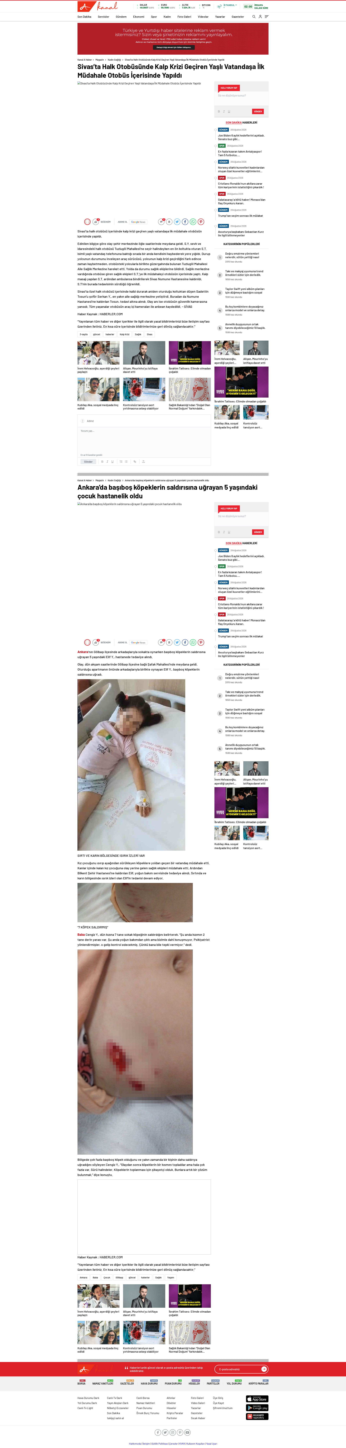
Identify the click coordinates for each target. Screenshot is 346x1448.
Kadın (167, 16)
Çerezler (173, 1443)
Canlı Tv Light (85, 1408)
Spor (154, 16)
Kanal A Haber (84, 59)
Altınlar (171, 1397)
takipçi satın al (115, 1418)
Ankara (83, 1277)
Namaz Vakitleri (102, 1382)
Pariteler (213, 1382)
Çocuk (107, 1277)
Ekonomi (138, 16)
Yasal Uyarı (211, 1443)
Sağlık (138, 334)
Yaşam (170, 1277)
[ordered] (121, 461)
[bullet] (126, 461)
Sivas (149, 334)
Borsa (81, 1382)
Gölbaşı (119, 1277)
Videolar (203, 16)
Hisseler (194, 1382)
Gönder (88, 461)
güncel (96, 334)
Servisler (103, 16)
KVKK (182, 1443)
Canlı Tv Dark (114, 1397)
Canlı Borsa (143, 1397)
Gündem (121, 16)
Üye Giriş (218, 1397)
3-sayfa (84, 334)
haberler (110, 334)
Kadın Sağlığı (114, 59)
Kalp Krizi (124, 334)
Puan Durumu (173, 1382)
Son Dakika (84, 16)
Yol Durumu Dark (87, 1403)
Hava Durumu (149, 1382)
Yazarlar (220, 16)
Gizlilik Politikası (159, 1443)
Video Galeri (198, 1403)
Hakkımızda (135, 1443)
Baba (95, 1277)
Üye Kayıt (218, 1403)
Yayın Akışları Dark (117, 1403)
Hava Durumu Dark (88, 1397)
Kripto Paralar (259, 1382)
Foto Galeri (184, 16)
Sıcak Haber (198, 1418)
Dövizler (171, 1403)
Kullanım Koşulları (196, 1443)
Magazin (100, 59)
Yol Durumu (234, 1382)
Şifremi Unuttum (222, 1408)
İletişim (146, 1443)
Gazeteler (238, 16)
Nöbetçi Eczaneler (118, 1408)
